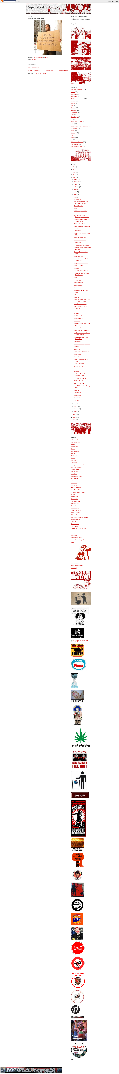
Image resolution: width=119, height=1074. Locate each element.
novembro (76, 181)
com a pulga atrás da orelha (78, 464)
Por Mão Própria (75, 508)
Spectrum (73, 521)
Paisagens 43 (77, 354)
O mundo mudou (78, 280)
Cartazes (34, 59)
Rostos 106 (76, 208)
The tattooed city (75, 524)
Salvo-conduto (74, 515)
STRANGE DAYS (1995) (80, 378)
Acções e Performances (77, 89)
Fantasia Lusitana (78, 282)
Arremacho (73, 444)
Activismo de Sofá (75, 442)
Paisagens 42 (77, 392)
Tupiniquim (73, 530)
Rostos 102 (76, 390)
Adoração (76, 346)
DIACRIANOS (74, 471)
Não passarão (77, 395)
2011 (74, 174)
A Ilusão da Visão (75, 439)
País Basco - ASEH (76, 501)
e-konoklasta (74, 474)
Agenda (73, 92)
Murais (72, 130)
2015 (74, 167)
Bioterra (73, 449)
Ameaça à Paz (77, 199)
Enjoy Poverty (77, 341)
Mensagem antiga (63, 70)
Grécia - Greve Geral (79, 363)
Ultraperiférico (74, 535)
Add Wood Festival (78, 318)
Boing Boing (74, 455)
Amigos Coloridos (78, 265)
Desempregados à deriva (80, 237)
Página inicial (49, 70)
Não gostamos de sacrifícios (81, 263)
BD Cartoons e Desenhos (77, 98)
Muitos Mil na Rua (78, 206)
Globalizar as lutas (78, 256)
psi (71, 139)
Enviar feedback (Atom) (40, 73)
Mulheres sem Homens (79, 366)
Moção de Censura (78, 285)
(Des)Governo (77, 242)
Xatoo (72, 542)
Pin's (72, 135)
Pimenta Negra (74, 505)
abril (75, 403)
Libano (75, 368)
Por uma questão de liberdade (81, 245)
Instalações (74, 128)
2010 (74, 177)
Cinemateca (74, 462)
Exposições (74, 112)
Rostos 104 (76, 297)
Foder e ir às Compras (79, 383)
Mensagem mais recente (34, 70)
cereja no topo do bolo (76, 565)
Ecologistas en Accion (76, 476)
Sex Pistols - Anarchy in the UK (82, 344)
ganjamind (73, 568)
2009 (74, 414)
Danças (73, 103)
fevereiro (76, 409)
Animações (74, 94)
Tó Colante (73, 533)
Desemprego (77, 287)
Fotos (72, 123)
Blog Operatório (75, 451)
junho (75, 194)
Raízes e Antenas (75, 512)
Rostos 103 (76, 356)
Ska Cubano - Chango (79, 316)
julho (75, 192)
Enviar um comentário (33, 67)
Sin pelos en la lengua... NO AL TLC (80, 517)
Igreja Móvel (77, 349)
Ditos (72, 105)
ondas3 (73, 494)
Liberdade (76, 310)
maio (75, 197)
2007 (74, 420)
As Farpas (76, 268)
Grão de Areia (74, 485)
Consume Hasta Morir (76, 467)
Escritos (73, 108)
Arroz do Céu (74, 446)
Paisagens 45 (77, 230)
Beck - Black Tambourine (80, 304)
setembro (76, 187)
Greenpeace (74, 483)
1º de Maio (76, 400)
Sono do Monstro (75, 519)
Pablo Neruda (74, 496)
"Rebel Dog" (77, 321)
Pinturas (73, 137)
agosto (76, 189)
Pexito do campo (75, 503)
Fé (71, 119)
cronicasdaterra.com (76, 469)
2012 (74, 172)
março (76, 406)
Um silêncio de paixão (76, 537)
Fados (72, 114)
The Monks (76, 371)
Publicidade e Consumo (77, 142)
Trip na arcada (74, 526)
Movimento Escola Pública (77, 492)
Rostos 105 (76, 277)
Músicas (73, 133)
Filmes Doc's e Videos (76, 121)
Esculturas (73, 110)
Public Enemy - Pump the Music (82, 351)
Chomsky (73, 460)
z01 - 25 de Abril (75, 144)
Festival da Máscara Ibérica (81, 270)
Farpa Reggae (74, 117)
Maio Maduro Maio (75, 490)
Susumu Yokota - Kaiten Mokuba (82, 330)
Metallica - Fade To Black (80, 223)
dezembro (76, 179)
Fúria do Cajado (75, 478)
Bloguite (73, 453)
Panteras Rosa (74, 499)
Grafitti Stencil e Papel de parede (79, 126)
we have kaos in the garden (78, 540)
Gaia (72, 480)
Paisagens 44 (77, 328)
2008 (74, 417)
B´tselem (73, 458)
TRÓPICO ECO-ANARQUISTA (79, 528)
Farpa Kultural (36, 7)
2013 (74, 169)
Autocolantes (74, 96)
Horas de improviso (76, 487)
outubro (76, 184)
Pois (75, 294)
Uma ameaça (77, 397)
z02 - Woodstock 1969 (76, 146)
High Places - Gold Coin (80, 240)
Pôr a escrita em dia (76, 510)
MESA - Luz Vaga (78, 380)
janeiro (76, 411)
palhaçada (76, 313)
